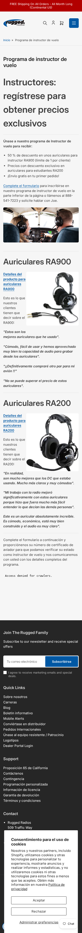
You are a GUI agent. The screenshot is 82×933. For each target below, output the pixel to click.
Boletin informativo (18, 713)
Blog (6, 708)
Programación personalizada (25, 784)
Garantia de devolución (21, 795)
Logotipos (11, 740)
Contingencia (13, 779)
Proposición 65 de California (25, 768)
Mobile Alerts (13, 718)
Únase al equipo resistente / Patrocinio (33, 735)
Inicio (6, 40)
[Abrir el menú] (74, 23)
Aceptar (39, 900)
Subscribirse (61, 661)
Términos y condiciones (22, 801)
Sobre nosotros (15, 697)
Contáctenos (13, 773)
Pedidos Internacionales (22, 729)
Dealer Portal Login (18, 746)
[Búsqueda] (45, 23)
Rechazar (38, 911)
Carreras (10, 702)
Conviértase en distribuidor (24, 724)
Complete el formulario (21, 186)
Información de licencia (21, 790)
